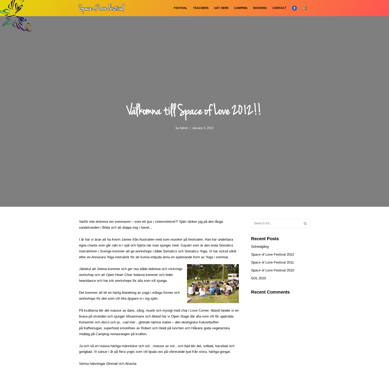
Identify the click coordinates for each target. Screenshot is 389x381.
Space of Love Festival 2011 (272, 262)
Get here (221, 8)
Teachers (200, 8)
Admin (184, 128)
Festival (180, 8)
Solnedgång (260, 247)
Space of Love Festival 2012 (272, 254)
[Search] (305, 223)
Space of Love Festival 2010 (272, 270)
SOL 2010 (258, 278)
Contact (279, 8)
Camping (241, 8)
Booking (260, 8)
